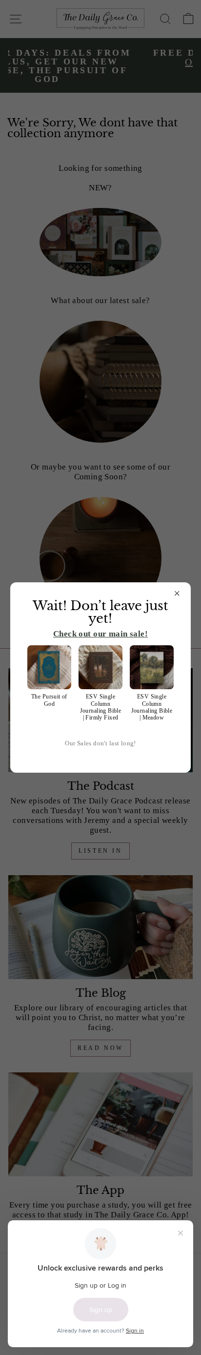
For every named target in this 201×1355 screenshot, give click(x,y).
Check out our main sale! (100, 633)
